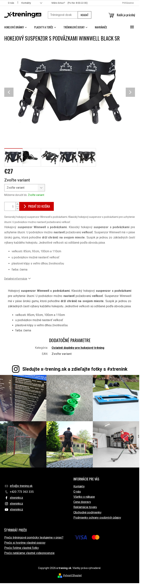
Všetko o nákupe (84, 497)
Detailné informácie (15, 278)
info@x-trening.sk (21, 486)
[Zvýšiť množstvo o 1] (17, 204)
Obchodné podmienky (87, 512)
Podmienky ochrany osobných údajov (97, 517)
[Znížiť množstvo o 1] (17, 208)
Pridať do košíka (39, 206)
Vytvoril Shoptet (72, 575)
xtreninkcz (16, 497)
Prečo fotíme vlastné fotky (21, 548)
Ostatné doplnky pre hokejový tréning (78, 347)
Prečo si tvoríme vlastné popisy (24, 542)
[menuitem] (16, 27)
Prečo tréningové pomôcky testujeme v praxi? (33, 537)
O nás (11, 2)
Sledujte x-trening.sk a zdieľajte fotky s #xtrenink (74, 369)
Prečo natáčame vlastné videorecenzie (29, 553)
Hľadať (84, 15)
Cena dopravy (82, 502)
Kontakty (26, 2)
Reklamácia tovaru (85, 507)
